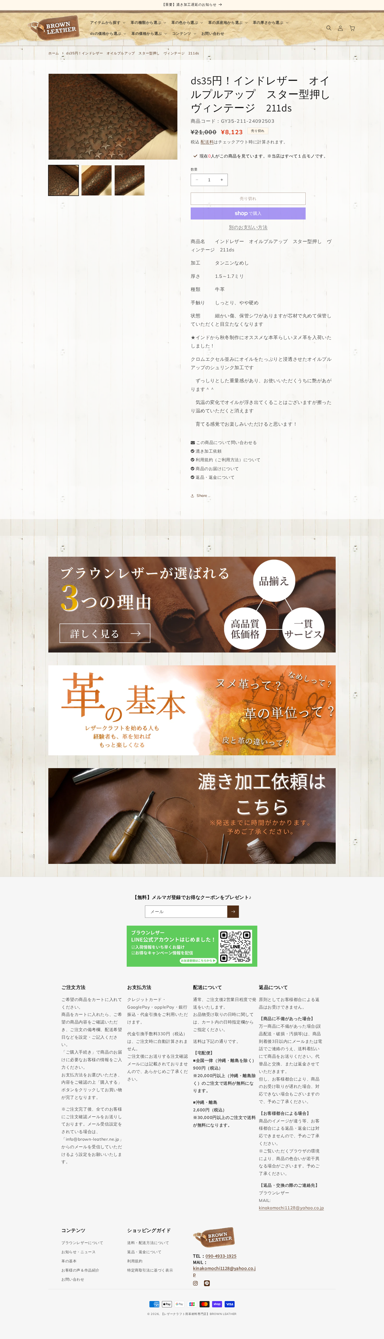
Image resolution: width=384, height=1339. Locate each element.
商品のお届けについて (217, 468)
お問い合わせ (72, 1279)
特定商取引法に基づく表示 (150, 1270)
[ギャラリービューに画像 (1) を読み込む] (63, 180)
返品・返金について (215, 477)
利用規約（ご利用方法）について (228, 459)
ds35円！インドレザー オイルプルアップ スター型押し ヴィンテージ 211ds (132, 53)
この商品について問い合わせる (226, 442)
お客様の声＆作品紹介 (80, 1270)
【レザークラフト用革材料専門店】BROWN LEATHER (199, 1314)
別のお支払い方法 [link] (248, 227)
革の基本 (69, 1261)
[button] (107, 22)
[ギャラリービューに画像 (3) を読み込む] (129, 180)
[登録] (233, 911)
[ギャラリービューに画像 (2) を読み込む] (96, 180)
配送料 (207, 141)
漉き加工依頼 (209, 451)
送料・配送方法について (148, 1242)
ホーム (53, 53)
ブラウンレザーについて (82, 1242)
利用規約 (134, 1261)
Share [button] (202, 495)
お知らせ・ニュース (78, 1252)
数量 (194, 169)
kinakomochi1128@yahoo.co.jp (291, 1207)
